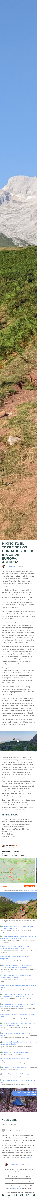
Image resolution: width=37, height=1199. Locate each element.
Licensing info (33, 890)
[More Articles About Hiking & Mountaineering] (18, 1112)
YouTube (35, 752)
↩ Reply (29, 1157)
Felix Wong (11, 566)
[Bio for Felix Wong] (3, 567)
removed (16, 1188)
